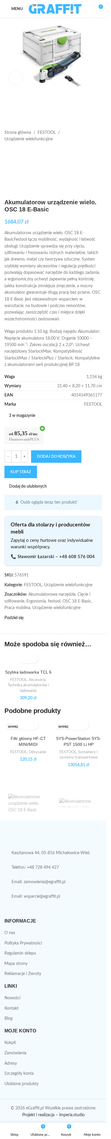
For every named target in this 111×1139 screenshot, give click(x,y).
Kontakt (11, 1008)
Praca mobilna (17, 608)
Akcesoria (37, 680)
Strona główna (17, 133)
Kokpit (10, 1043)
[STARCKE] (78, 802)
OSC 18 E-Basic (76, 601)
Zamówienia (15, 1053)
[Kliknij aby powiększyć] (15, 78)
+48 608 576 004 (77, 557)
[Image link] (51, 838)
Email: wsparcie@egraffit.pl (36, 896)
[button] (23, 658)
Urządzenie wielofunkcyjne (28, 139)
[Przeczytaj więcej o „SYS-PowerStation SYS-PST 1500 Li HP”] (73, 725)
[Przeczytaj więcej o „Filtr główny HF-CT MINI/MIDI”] (23, 725)
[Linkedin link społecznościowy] (49, 618)
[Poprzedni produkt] (8, 151)
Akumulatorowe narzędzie (51, 594)
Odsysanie (37, 752)
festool (54, 601)
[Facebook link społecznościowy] (27, 618)
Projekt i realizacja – (40, 1115)
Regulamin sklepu (20, 953)
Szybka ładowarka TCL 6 (28, 672)
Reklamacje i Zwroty (22, 974)
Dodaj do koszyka (56, 457)
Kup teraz (20, 472)
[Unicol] (27, 802)
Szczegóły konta (19, 1073)
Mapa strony (16, 964)
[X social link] (34, 618)
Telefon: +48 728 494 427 (35, 867)
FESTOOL (47, 133)
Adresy (10, 1063)
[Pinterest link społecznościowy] (42, 618)
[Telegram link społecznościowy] (56, 618)
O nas (9, 933)
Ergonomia (36, 601)
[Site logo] (55, 9)
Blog (8, 1018)
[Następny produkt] (22, 151)
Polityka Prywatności (23, 943)
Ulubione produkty (21, 1084)
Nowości (12, 998)
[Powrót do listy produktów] (15, 151)
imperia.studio (72, 1115)
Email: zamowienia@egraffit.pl (38, 882)
